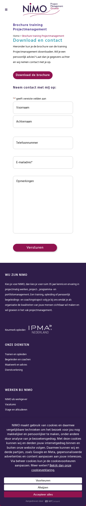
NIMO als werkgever (16, 399)
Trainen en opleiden (16, 354)
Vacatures (10, 404)
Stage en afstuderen (16, 410)
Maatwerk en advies (16, 365)
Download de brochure (33, 75)
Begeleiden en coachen (18, 360)
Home (16, 36)
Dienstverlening (14, 370)
